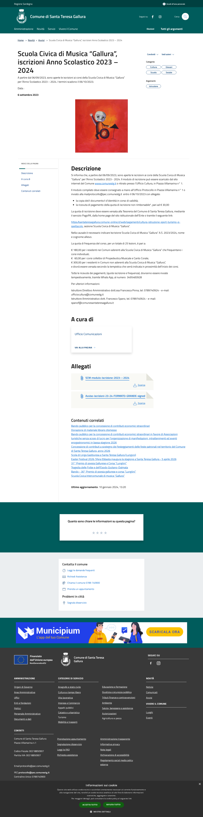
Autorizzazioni (109, 713)
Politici (17, 708)
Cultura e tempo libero (69, 692)
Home (21, 40)
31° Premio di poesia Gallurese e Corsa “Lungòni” (99, 463)
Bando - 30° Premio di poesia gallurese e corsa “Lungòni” (103, 472)
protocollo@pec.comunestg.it (34, 772)
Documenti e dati (22, 719)
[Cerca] (185, 16)
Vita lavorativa (65, 697)
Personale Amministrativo (27, 713)
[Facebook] (151, 16)
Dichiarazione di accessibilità (114, 755)
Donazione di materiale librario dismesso (94, 430)
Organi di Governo (23, 687)
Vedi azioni (166, 54)
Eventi (149, 717)
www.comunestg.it (105, 183)
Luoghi (149, 712)
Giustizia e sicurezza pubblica (117, 692)
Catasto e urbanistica (69, 712)
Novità (31, 40)
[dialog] (101, 799)
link (130, 798)
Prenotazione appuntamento (71, 739)
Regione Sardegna (23, 4)
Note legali (105, 749)
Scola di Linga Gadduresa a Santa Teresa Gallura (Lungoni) (103, 455)
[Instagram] (159, 16)
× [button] (200, 784)
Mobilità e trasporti (67, 722)
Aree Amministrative (24, 692)
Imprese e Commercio (69, 703)
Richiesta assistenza (67, 755)
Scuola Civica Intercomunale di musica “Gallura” (98, 476)
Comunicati (152, 692)
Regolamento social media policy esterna (116, 762)
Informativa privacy (110, 744)
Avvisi (41, 40)
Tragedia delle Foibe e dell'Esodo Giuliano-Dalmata (99, 467)
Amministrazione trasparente (115, 739)
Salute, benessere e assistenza (117, 708)
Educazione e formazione (114, 687)
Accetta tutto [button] (89, 804)
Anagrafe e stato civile (69, 687)
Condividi (151, 54)
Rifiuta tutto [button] (113, 804)
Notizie (149, 687)
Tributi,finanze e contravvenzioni (118, 697)
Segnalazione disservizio (69, 744)
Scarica (141, 385)
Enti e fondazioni (22, 703)
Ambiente (107, 703)
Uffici (16, 697)
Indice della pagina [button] (29, 163)
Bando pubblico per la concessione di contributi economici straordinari (110, 426)
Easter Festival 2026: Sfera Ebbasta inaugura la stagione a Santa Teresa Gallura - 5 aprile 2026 (123, 459)
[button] (101, 811)
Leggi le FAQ (63, 749)
